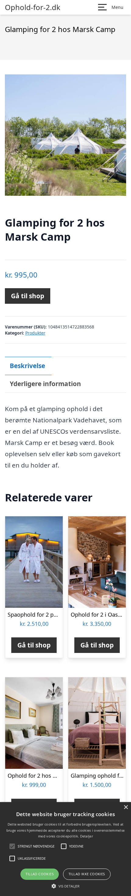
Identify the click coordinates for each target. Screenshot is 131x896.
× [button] (125, 807)
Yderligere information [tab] (45, 383)
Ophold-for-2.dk (32, 7)
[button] (65, 886)
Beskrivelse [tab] (27, 365)
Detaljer (86, 836)
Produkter (35, 333)
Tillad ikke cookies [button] (87, 874)
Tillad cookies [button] (40, 874)
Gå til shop (27, 296)
